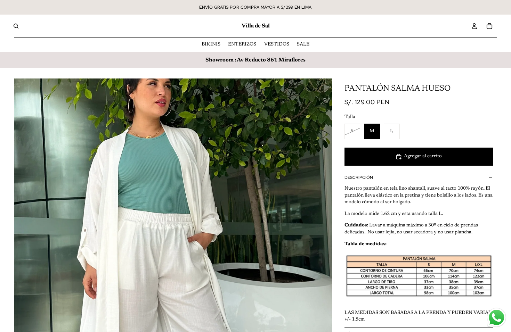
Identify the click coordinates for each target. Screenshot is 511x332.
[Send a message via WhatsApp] (497, 318)
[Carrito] (489, 26)
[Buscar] (16, 26)
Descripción (358, 177)
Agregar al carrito (423, 156)
